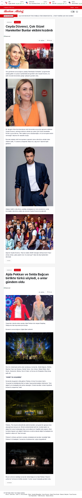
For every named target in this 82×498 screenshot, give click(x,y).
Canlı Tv (18, 494)
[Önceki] (2, 1)
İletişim (72, 7)
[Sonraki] (2, 4)
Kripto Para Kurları (54, 494)
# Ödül (8, 260)
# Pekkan (9, 482)
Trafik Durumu (41, 495)
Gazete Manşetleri (36, 494)
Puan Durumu (72, 494)
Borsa (7, 494)
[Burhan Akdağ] (14, 11)
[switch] (72, 12)
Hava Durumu (45, 494)
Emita (29, 494)
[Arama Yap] (77, 11)
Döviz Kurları (24, 494)
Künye (76, 7)
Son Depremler (33, 495)
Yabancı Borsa (49, 495)
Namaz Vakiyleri (64, 494)
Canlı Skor (12, 494)
